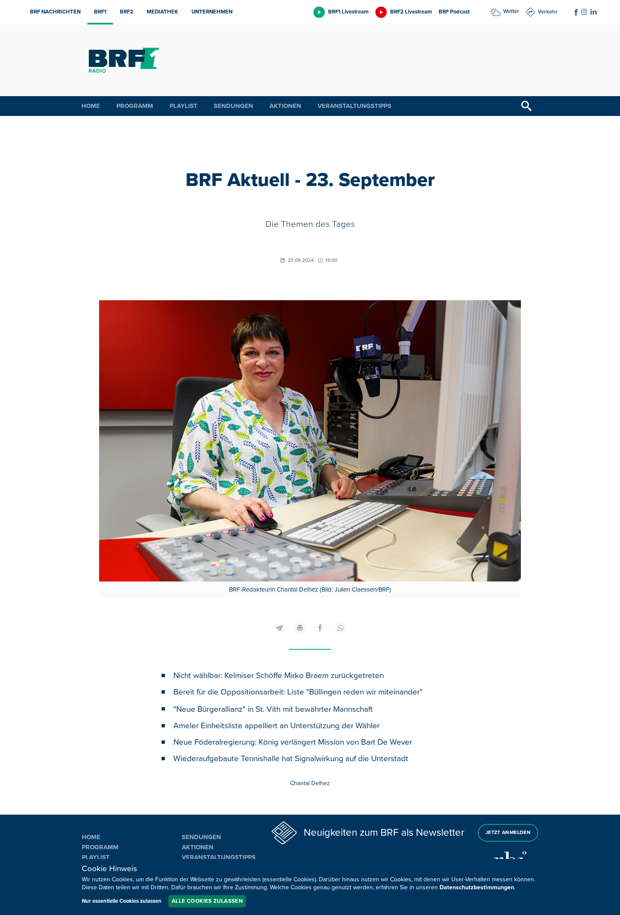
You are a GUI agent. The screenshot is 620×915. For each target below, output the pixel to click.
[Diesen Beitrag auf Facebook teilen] (320, 628)
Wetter (511, 11)
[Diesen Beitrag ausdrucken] (300, 628)
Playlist (183, 106)
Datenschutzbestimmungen (476, 887)
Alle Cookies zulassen (207, 901)
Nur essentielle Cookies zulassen (122, 901)
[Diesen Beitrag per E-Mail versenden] (279, 628)
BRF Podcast (454, 11)
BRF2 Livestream (411, 11)
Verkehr (548, 11)
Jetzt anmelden (508, 832)
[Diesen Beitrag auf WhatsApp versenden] (340, 628)
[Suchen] (526, 106)
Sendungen (233, 106)
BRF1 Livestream (348, 11)
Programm (134, 106)
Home (90, 106)
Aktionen (285, 106)
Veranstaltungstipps (354, 106)
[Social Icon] (576, 12)
